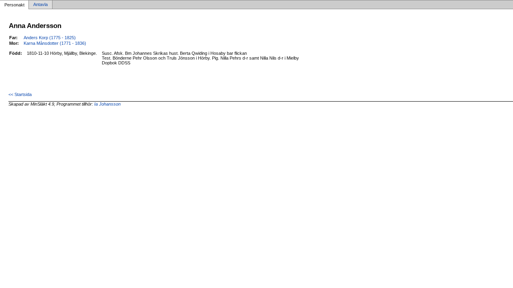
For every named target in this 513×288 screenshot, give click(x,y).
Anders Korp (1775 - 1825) (50, 37)
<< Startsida (20, 94)
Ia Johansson (107, 104)
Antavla (40, 4)
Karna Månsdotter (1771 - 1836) (55, 43)
